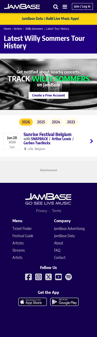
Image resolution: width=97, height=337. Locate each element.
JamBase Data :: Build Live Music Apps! (50, 19)
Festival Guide (22, 236)
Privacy (41, 210)
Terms (56, 210)
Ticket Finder (22, 228)
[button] (56, 6)
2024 (56, 122)
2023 (71, 122)
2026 (26, 122)
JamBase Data (64, 236)
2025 (41, 122)
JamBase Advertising (69, 228)
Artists (18, 28)
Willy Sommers (34, 28)
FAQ (57, 250)
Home (7, 28)
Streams (18, 250)
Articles (18, 243)
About (58, 243)
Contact (59, 257)
